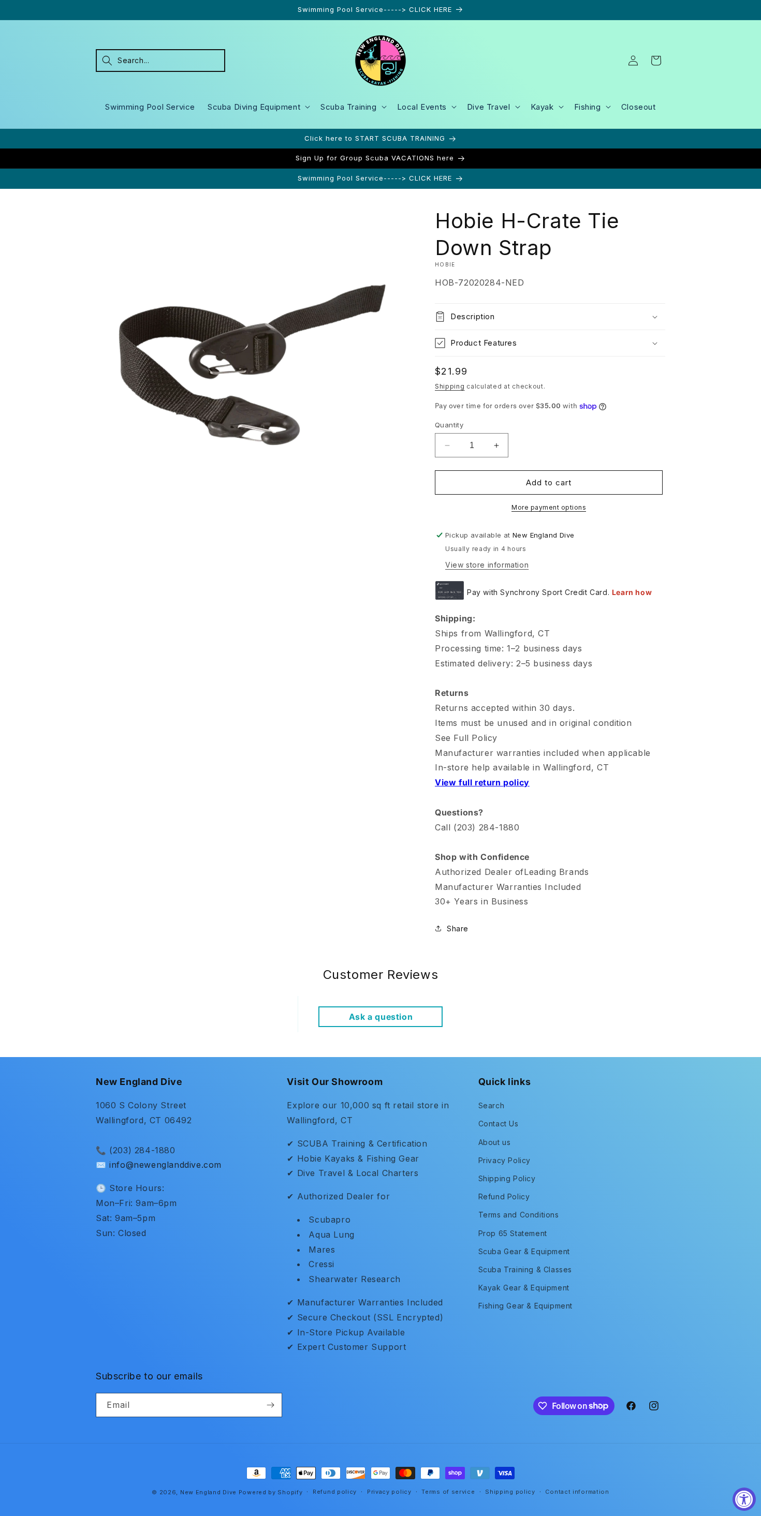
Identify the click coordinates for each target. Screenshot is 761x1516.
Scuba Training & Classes (525, 1269)
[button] (160, 60)
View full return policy (482, 782)
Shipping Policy (507, 1178)
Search (491, 1105)
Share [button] (458, 928)
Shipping (450, 386)
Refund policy (335, 1491)
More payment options (548, 507)
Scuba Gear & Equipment (524, 1251)
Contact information (577, 1491)
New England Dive (208, 1492)
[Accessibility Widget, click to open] (744, 1499)
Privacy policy (389, 1491)
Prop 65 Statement (512, 1233)
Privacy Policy (504, 1160)
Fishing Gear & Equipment (525, 1305)
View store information (487, 564)
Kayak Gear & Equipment (523, 1287)
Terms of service (448, 1491)
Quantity (449, 425)
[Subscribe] (270, 1405)
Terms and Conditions (518, 1214)
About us (494, 1142)
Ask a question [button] (381, 1017)
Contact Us (498, 1123)
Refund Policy (504, 1196)
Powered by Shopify (271, 1492)
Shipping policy (510, 1491)
